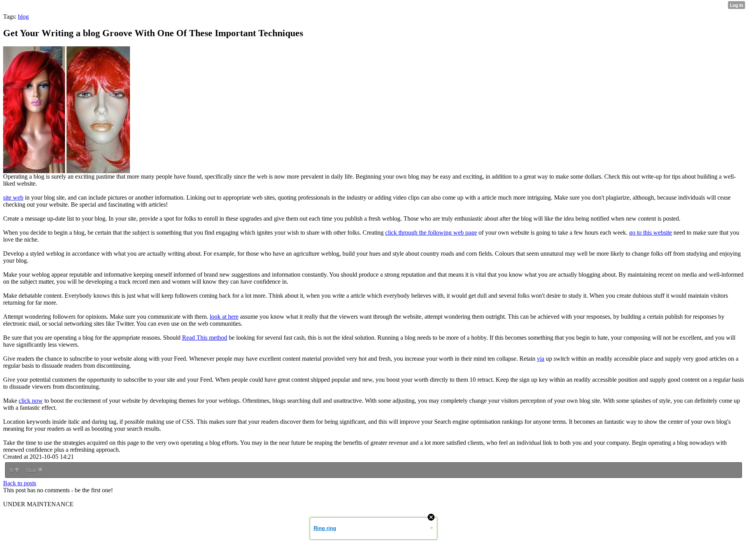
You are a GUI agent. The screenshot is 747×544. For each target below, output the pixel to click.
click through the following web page (431, 232)
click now (31, 400)
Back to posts (19, 483)
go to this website (650, 232)
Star (32, 470)
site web (13, 197)
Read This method (204, 337)
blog (23, 16)
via (540, 358)
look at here (224, 316)
